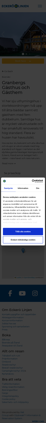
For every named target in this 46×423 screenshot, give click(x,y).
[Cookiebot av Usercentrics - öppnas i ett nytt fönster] (32, 181)
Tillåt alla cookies (23, 231)
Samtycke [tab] (8, 188)
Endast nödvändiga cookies (23, 240)
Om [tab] (37, 188)
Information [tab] (23, 188)
